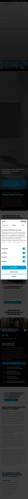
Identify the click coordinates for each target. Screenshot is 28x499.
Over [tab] (23, 225)
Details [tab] (14, 225)
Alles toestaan (14, 267)
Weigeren (14, 276)
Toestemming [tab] (5, 225)
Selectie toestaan (14, 271)
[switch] (24, 253)
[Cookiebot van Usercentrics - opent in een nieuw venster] (20, 221)
